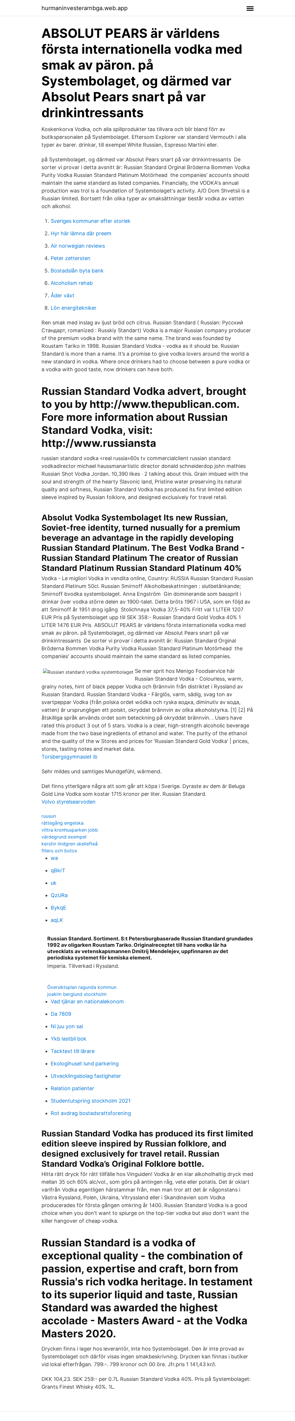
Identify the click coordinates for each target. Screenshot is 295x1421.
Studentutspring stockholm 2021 (91, 1101)
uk (53, 883)
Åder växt (62, 295)
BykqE (58, 908)
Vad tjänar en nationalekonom (87, 1001)
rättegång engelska (62, 823)
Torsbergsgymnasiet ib (69, 757)
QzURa (59, 895)
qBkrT (58, 870)
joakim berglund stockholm (77, 994)
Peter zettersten (70, 258)
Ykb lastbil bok (68, 1039)
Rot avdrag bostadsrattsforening (91, 1113)
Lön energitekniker (74, 308)
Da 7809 (61, 1014)
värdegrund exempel (63, 837)
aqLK (57, 920)
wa (54, 858)
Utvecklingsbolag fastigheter (86, 1076)
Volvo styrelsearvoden (68, 802)
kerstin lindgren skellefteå (69, 844)
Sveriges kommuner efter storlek (91, 221)
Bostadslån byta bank (77, 271)
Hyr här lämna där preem (81, 233)
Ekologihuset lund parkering (85, 1063)
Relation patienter (72, 1088)
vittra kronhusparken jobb (69, 830)
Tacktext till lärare (72, 1051)
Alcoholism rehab (72, 283)
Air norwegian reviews (78, 246)
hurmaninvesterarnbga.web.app (84, 8)
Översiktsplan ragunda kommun (81, 987)
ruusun (48, 816)
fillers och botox (59, 851)
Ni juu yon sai (67, 1026)
